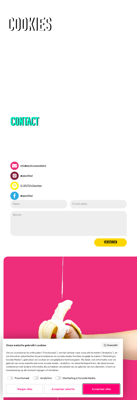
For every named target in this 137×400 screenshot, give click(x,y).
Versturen (110, 242)
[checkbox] (17, 378)
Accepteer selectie (63, 389)
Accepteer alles (101, 389)
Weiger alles (24, 389)
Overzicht (112, 345)
